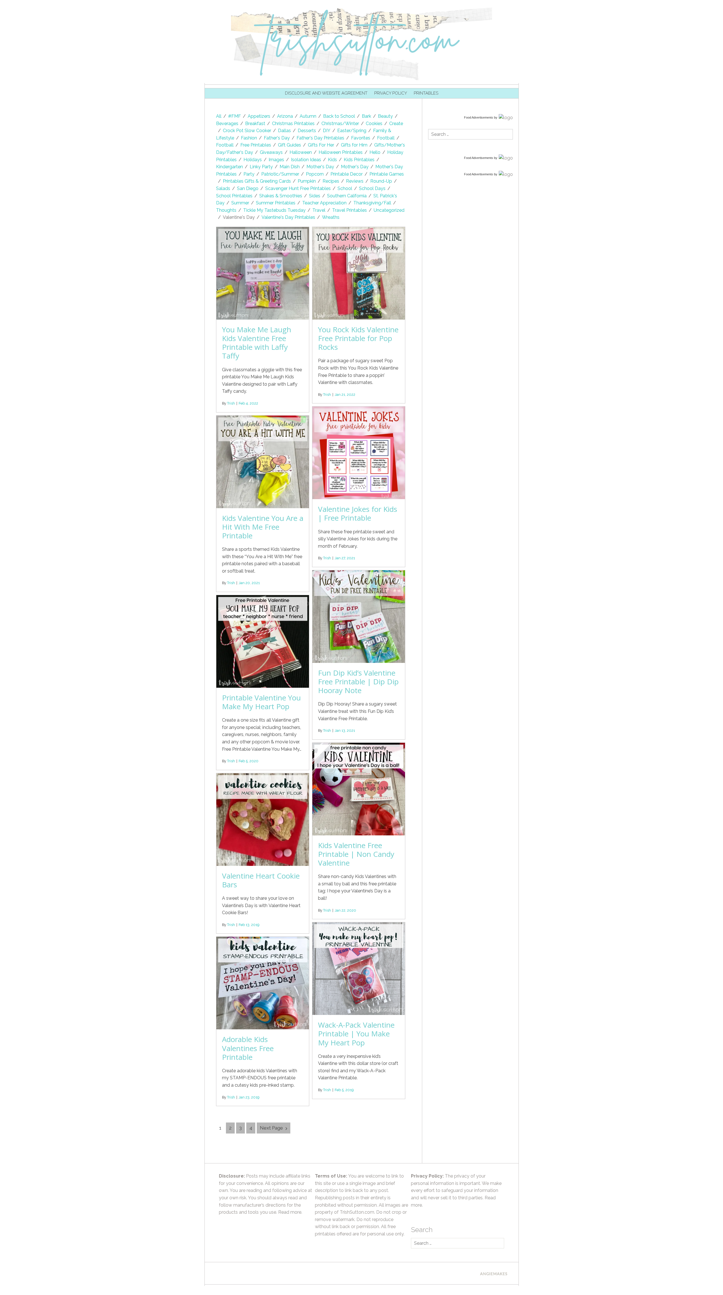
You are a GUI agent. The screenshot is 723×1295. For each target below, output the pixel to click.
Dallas (284, 130)
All (218, 116)
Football (386, 138)
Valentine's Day (239, 217)
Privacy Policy (390, 93)
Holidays (252, 159)
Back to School (339, 116)
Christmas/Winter (340, 123)
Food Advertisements (478, 117)
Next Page (271, 1128)
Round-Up (381, 181)
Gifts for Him (354, 145)
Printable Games (386, 174)
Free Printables (255, 145)
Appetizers (259, 116)
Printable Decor (346, 174)
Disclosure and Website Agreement (326, 93)
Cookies (374, 123)
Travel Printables (349, 210)
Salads (223, 188)
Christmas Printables (293, 123)
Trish (231, 403)
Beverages (227, 123)
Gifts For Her (321, 145)
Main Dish (290, 166)
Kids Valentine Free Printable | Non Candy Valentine (356, 854)
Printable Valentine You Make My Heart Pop (261, 702)
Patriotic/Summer (280, 174)
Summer (240, 203)
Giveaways (271, 152)
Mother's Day (320, 166)
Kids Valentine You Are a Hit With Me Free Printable (262, 527)
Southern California (347, 195)
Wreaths (330, 217)
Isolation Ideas (306, 159)
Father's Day (277, 138)
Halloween (300, 152)
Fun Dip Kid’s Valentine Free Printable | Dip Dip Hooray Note (358, 681)
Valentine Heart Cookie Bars (261, 880)
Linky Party (261, 166)
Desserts (307, 130)
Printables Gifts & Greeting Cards (257, 181)
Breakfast (255, 123)
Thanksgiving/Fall (372, 203)
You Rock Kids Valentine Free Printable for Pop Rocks (358, 338)
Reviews (354, 181)
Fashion (249, 138)
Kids (332, 159)
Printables (426, 93)
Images (276, 159)
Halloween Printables (341, 152)
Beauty (385, 116)
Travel (318, 210)
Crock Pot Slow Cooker (247, 130)
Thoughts (226, 210)
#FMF (234, 116)
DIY (326, 130)
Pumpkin (307, 181)
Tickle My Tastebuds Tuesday (274, 210)
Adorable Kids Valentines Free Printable (248, 1048)
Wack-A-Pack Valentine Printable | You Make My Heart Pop (356, 1033)
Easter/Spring (351, 130)
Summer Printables (275, 203)
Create (396, 123)
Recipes (331, 181)
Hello (374, 152)
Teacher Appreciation (324, 203)
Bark (366, 116)
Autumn (308, 116)
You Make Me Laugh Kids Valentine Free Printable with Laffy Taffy (256, 342)
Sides (314, 195)
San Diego (247, 188)
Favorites (360, 138)
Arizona (285, 116)
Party (248, 174)
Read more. (290, 1212)
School (344, 188)
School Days (372, 188)
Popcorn (315, 174)
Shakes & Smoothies (280, 195)
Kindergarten (229, 166)
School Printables (234, 195)
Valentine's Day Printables (288, 217)
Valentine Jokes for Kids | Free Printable (357, 513)
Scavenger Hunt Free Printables (298, 188)
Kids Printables (359, 159)
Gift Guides (289, 145)
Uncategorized (389, 210)
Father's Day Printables (320, 138)
